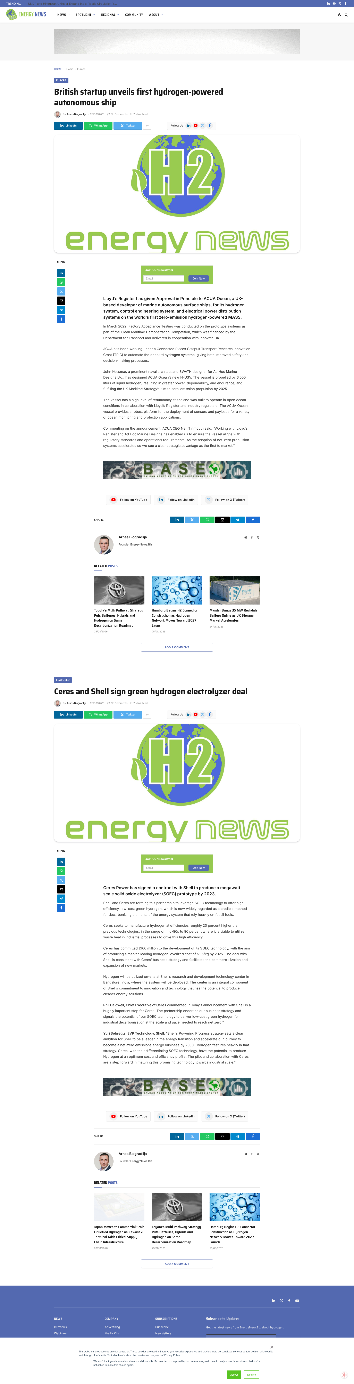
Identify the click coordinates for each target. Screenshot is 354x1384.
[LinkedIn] (61, 273)
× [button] (271, 1345)
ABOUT (154, 14)
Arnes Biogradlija (76, 114)
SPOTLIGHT (83, 14)
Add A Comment (177, 647)
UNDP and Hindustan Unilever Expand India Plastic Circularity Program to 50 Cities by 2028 (74, 3)
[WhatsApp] (61, 282)
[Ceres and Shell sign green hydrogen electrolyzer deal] (177, 783)
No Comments (119, 114)
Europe (81, 69)
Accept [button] (234, 1374)
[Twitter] (61, 291)
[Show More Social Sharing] (147, 126)
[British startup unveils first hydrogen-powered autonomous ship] (177, 194)
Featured (63, 679)
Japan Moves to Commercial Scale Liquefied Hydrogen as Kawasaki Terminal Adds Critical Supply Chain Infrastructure (119, 1234)
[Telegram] (61, 310)
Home (69, 69)
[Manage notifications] (344, 1375)
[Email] (61, 300)
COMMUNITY (134, 14)
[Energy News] (26, 15)
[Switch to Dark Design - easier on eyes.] (339, 14)
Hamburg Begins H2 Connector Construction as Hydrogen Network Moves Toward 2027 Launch (174, 618)
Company (111, 1318)
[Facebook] (61, 319)
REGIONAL (108, 14)
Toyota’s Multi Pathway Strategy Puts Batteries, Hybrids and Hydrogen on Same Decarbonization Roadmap (118, 618)
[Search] (346, 14)
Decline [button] (251, 1374)
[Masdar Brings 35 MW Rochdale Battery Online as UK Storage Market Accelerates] (235, 590)
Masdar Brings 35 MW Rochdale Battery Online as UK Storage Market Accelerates (234, 615)
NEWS (61, 14)
